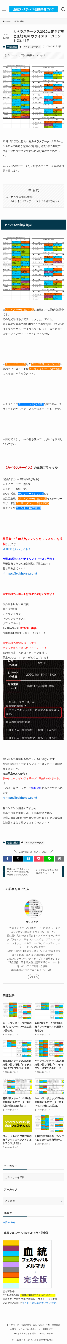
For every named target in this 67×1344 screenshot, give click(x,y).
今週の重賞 (12, 47)
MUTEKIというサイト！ (17, 549)
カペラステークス (32, 47)
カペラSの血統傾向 (22, 196)
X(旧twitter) (9, 1222)
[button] (7, 859)
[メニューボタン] (4, 9)
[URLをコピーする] (59, 859)
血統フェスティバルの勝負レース (25, 1329)
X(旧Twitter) (38, 1325)
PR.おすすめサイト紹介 (25, 1333)
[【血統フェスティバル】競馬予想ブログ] (33, 9)
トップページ (13, 1325)
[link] (30, 977)
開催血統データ (50, 1329)
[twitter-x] (36, 977)
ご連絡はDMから (45, 1333)
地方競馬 (56, 1325)
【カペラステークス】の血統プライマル (38, 201)
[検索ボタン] (63, 9)
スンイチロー (33, 922)
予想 (48, 1325)
